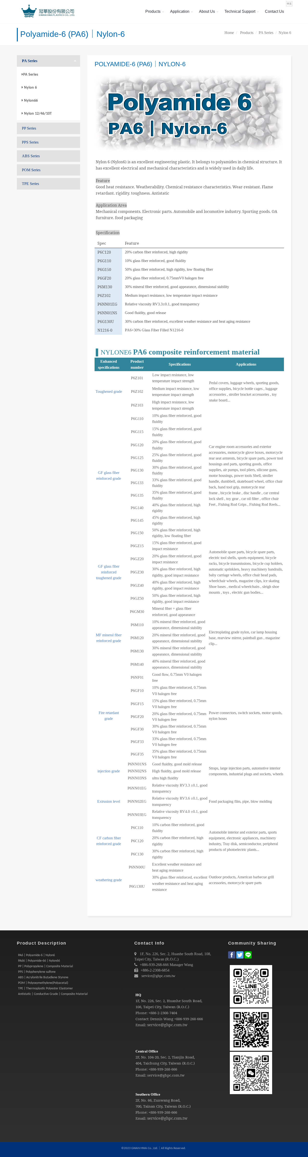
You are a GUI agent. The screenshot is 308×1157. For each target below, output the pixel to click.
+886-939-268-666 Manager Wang (166, 965)
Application (179, 11)
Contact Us (274, 11)
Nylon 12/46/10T (38, 114)
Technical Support (240, 11)
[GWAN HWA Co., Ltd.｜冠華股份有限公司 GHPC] (47, 11)
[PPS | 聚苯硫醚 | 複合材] (68, 977)
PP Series (29, 128)
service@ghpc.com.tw (158, 976)
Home (229, 33)
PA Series (266, 33)
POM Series (31, 170)
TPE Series (30, 184)
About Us (207, 11)
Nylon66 (31, 101)
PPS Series (30, 142)
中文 (289, 3)
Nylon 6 (285, 33)
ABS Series (31, 156)
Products (152, 11)
